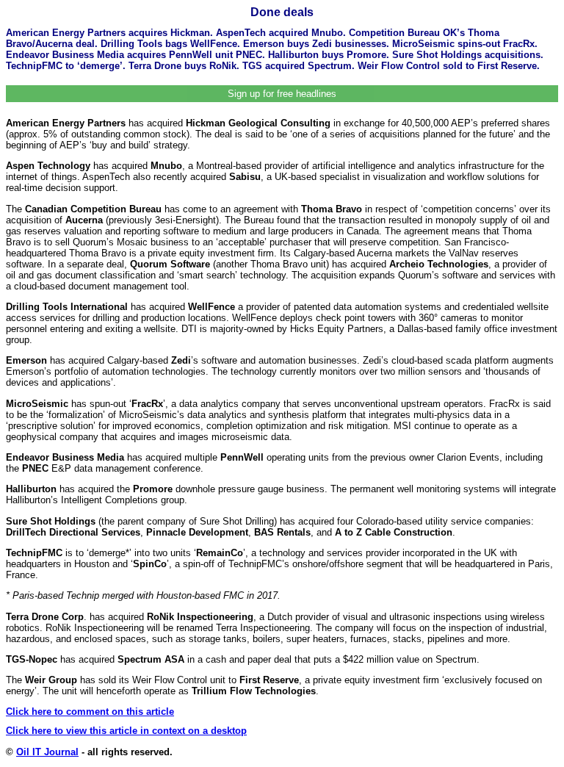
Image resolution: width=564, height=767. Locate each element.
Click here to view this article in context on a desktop (126, 730)
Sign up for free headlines (282, 93)
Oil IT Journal (47, 751)
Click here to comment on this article (90, 711)
